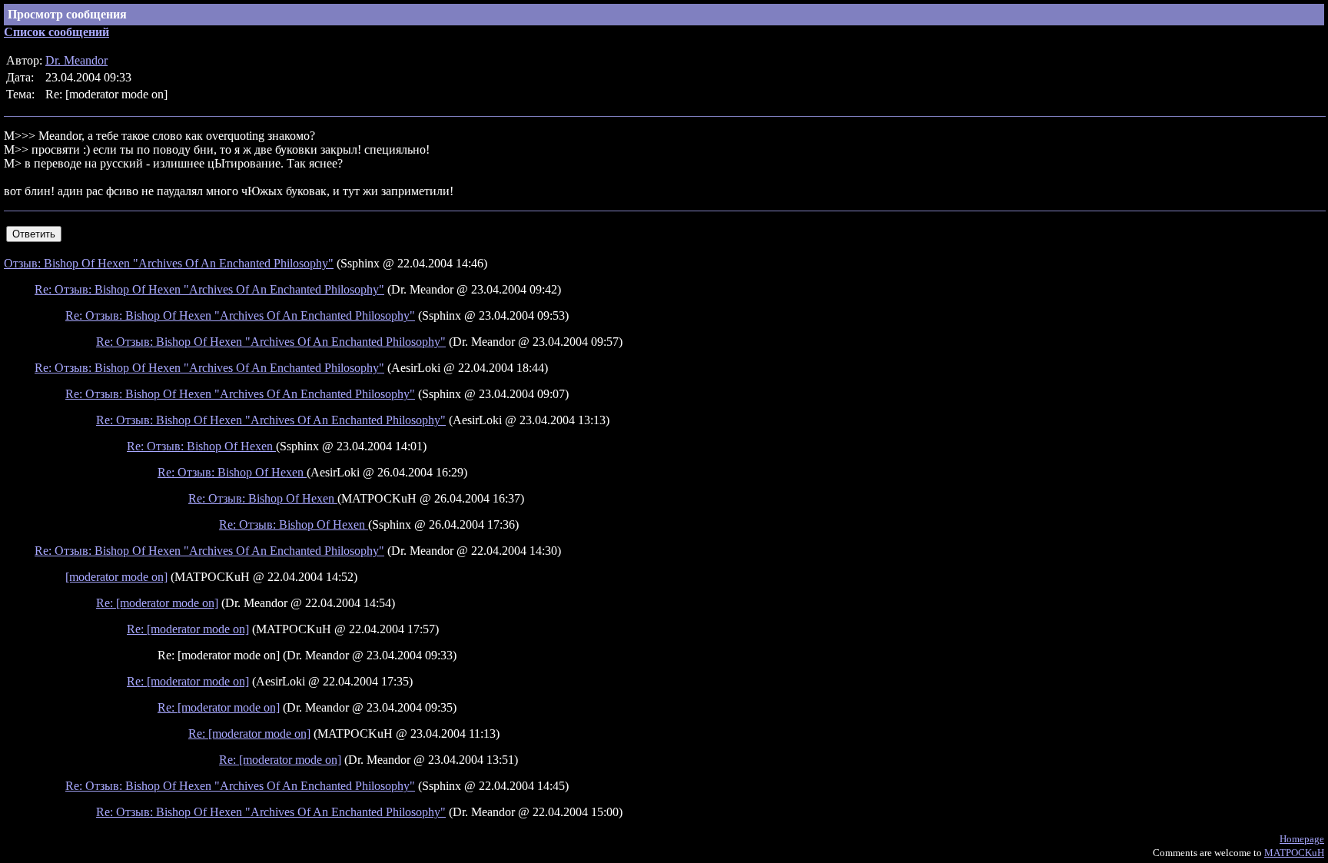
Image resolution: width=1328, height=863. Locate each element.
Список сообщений (56, 31)
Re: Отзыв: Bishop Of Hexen (201, 446)
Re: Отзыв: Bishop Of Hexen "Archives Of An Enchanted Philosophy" (209, 289)
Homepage (1302, 839)
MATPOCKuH (1294, 852)
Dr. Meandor (76, 60)
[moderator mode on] (116, 576)
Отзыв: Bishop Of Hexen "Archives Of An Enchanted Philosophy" (169, 263)
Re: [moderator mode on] (157, 602)
